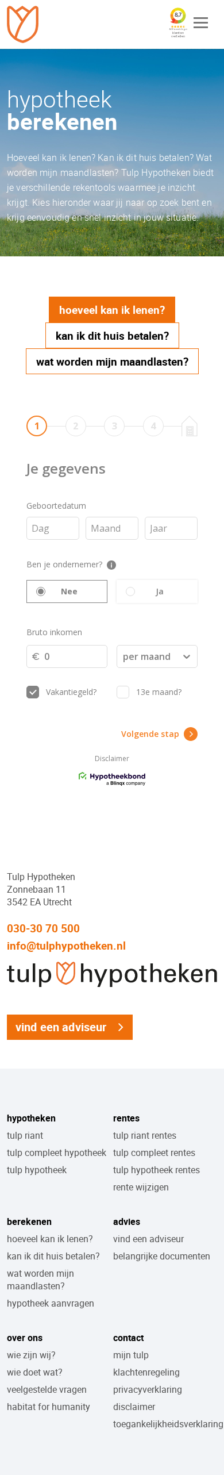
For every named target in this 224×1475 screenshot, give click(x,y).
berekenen (29, 1221)
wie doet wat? (35, 1372)
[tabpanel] (112, 602)
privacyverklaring (147, 1389)
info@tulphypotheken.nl (66, 945)
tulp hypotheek (37, 1169)
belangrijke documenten (161, 1256)
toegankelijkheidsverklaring (168, 1424)
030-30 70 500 (43, 928)
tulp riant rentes (144, 1135)
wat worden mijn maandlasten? (40, 1279)
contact (128, 1337)
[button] (201, 23)
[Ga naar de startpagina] (112, 988)
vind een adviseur (61, 1027)
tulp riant (25, 1135)
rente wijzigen (141, 1187)
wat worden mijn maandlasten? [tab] (112, 361)
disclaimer (134, 1406)
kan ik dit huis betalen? (53, 1256)
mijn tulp (131, 1355)
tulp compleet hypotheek (56, 1152)
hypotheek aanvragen (50, 1303)
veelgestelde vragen (47, 1389)
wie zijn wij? (31, 1355)
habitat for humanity (48, 1406)
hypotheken (31, 1118)
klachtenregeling (146, 1372)
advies (126, 1221)
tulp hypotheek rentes (156, 1169)
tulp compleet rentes (154, 1152)
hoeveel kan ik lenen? (50, 1238)
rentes (126, 1118)
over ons (25, 1337)
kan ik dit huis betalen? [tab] (112, 335)
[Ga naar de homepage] (24, 24)
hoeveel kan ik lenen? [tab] (112, 309)
